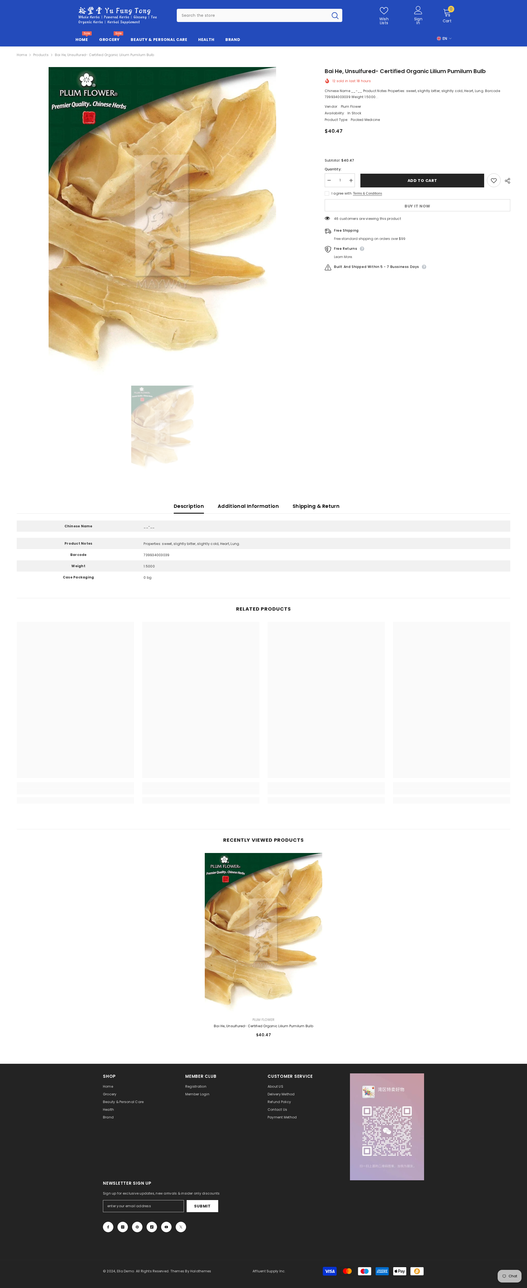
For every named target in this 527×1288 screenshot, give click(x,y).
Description (189, 506)
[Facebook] (108, 1227)
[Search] (259, 15)
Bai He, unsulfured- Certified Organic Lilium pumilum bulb (263, 1026)
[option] (162, 221)
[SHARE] (505, 180)
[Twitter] (181, 1227)
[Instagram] (122, 1227)
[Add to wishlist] (494, 180)
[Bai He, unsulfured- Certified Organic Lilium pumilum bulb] (263, 933)
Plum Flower (351, 106)
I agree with (342, 193)
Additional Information (248, 506)
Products (41, 54)
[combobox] (252, 15)
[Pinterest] (137, 1227)
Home (22, 54)
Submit (202, 1206)
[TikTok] (152, 1227)
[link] (75, 791)
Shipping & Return (316, 506)
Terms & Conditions (367, 194)
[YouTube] (166, 1227)
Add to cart (421, 180)
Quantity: (333, 169)
